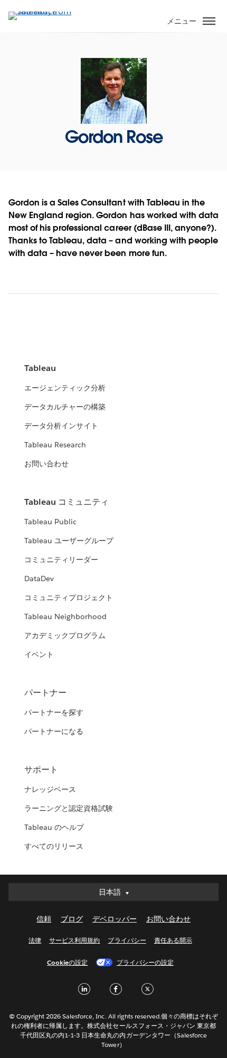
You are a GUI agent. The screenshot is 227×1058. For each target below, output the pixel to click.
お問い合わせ (46, 463)
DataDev (39, 578)
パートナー (45, 692)
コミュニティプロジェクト (68, 597)
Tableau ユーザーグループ (69, 540)
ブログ (72, 919)
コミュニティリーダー (61, 559)
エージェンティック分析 (65, 388)
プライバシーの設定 (145, 962)
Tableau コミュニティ (66, 501)
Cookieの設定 (67, 962)
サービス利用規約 (74, 940)
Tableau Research (55, 444)
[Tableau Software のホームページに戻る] (45, 11)
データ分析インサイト (61, 425)
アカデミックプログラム (65, 635)
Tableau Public (50, 521)
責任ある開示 (173, 940)
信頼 (43, 919)
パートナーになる (53, 731)
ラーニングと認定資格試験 (68, 808)
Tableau (40, 368)
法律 (35, 940)
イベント (39, 654)
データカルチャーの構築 (65, 407)
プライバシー (127, 940)
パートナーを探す (53, 712)
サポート (41, 769)
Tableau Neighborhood (65, 616)
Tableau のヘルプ (54, 827)
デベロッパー (114, 919)
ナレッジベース (50, 789)
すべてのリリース (53, 846)
